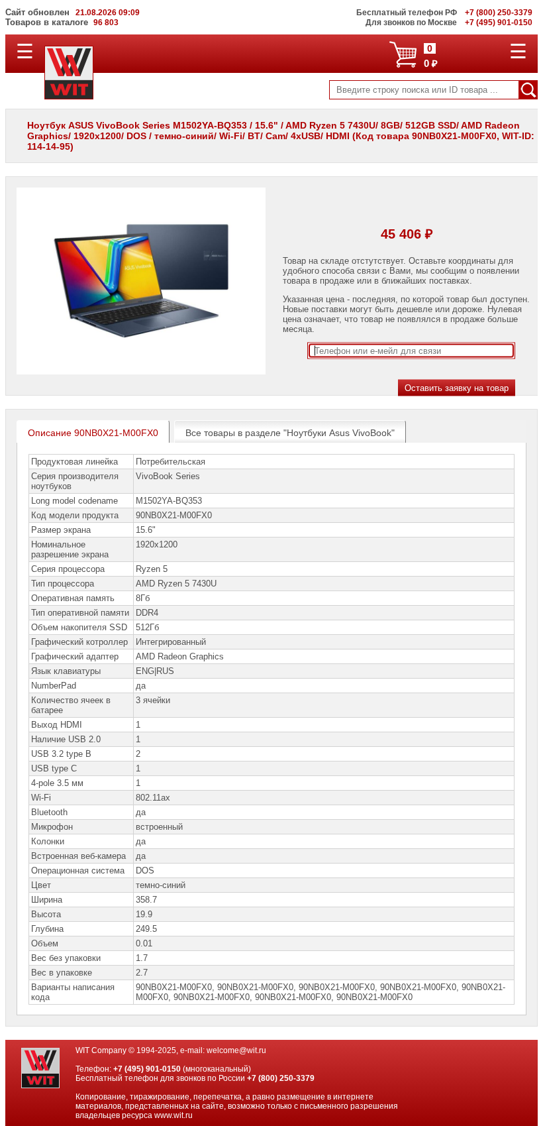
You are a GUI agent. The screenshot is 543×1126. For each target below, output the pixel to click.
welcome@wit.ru (236, 1050)
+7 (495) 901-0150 (147, 1069)
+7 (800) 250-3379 (281, 1078)
